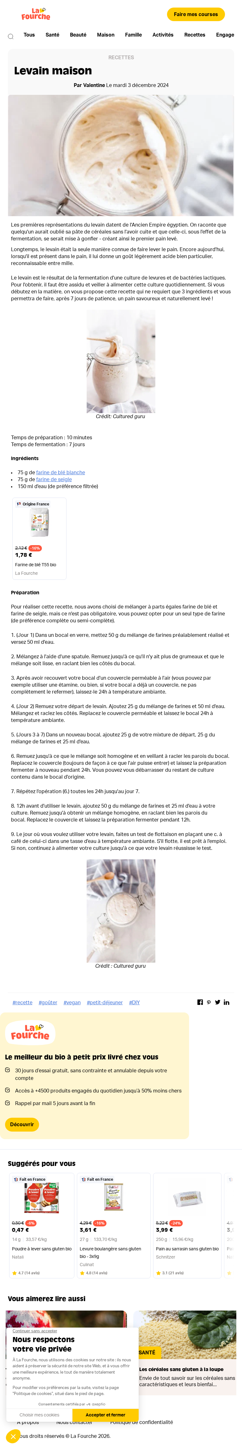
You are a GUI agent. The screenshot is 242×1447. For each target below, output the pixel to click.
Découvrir (22, 1124)
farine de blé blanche (60, 472)
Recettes (194, 34)
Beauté (78, 34)
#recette (22, 1002)
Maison (105, 34)
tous (29, 34)
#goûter (48, 1002)
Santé (52, 34)
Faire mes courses (196, 14)
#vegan (72, 1002)
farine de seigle (54, 479)
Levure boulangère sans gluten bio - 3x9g (110, 1253)
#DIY (134, 1002)
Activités (163, 34)
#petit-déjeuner (105, 1002)
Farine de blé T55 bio (35, 565)
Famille (133, 34)
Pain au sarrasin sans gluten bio (187, 1249)
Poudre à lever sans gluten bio (42, 1249)
